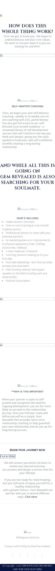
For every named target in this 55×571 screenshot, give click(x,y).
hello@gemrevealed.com (27, 537)
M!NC (39, 569)
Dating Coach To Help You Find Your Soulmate (27, 546)
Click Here (31, 496)
